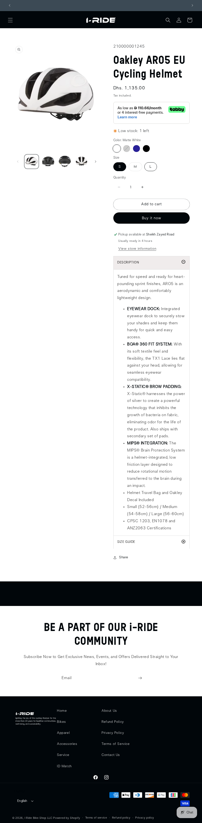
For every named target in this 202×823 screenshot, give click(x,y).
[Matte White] (116, 148)
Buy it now (151, 218)
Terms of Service (115, 744)
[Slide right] (95, 161)
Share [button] (123, 557)
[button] (10, 20)
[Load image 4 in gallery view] (65, 161)
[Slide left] (17, 161)
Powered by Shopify (66, 818)
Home (62, 711)
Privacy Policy (112, 733)
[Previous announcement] (9, 5)
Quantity (119, 177)
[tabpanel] (151, 402)
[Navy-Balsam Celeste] (136, 148)
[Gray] (126, 148)
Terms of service (96, 817)
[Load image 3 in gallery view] (48, 161)
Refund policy (121, 817)
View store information (137, 248)
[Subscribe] (140, 678)
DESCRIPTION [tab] (128, 262)
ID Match (64, 766)
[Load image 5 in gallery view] (81, 161)
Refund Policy (112, 722)
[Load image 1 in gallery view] (31, 161)
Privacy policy (144, 817)
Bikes (61, 722)
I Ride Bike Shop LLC (38, 818)
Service (63, 755)
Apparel (63, 733)
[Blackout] (146, 148)
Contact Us (110, 755)
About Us (109, 711)
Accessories (67, 744)
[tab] (151, 542)
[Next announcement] (192, 5)
